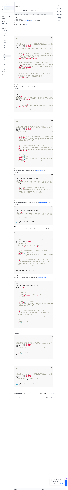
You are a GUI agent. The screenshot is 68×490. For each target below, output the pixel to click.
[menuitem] (6, 23)
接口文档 (26, 20)
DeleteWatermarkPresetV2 (41, 331)
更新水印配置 (59, 11)
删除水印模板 (59, 18)
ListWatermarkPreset (39, 170)
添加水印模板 (59, 15)
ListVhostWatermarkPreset (43, 202)
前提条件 (57, 5)
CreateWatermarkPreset (40, 33)
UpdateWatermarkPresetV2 (42, 277)
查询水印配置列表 (59, 14)
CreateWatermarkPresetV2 (42, 228)
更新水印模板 (59, 17)
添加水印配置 (59, 8)
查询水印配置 (59, 12)
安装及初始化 (27, 24)
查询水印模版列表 (59, 20)
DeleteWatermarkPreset (40, 86)
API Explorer (33, 20)
